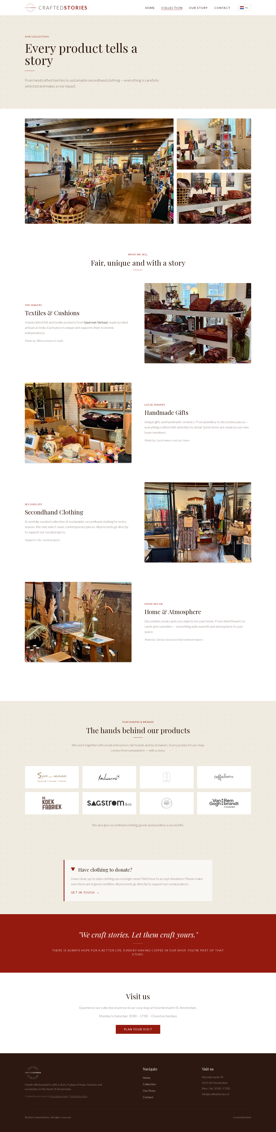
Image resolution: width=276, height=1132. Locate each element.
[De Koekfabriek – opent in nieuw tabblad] (52, 803)
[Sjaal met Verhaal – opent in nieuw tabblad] (52, 777)
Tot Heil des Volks (78, 1096)
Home (150, 8)
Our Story (198, 8)
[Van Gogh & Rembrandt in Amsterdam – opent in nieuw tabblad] (224, 803)
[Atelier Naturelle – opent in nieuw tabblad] (167, 803)
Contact (222, 8)
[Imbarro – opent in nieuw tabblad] (109, 777)
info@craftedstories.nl (215, 1094)
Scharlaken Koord (59, 1096)
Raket (248, 1117)
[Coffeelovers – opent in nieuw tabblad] (224, 777)
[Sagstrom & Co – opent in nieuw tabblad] (109, 803)
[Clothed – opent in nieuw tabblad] (167, 777)
